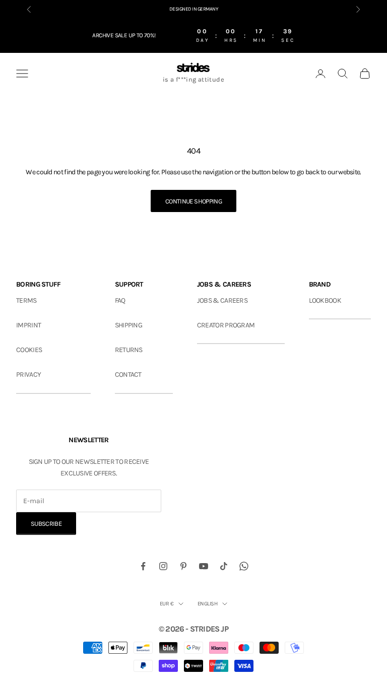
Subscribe (46, 523)
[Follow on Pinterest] (183, 566)
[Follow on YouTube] (204, 566)
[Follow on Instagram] (163, 566)
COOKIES (29, 350)
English (207, 603)
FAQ (120, 300)
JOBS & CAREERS (222, 300)
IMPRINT (28, 325)
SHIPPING (128, 325)
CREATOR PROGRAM (226, 325)
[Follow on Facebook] (143, 566)
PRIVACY (28, 374)
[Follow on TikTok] (224, 566)
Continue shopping (193, 201)
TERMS (26, 300)
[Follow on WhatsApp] (244, 566)
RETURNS (129, 350)
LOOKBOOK (325, 300)
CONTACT (128, 374)
